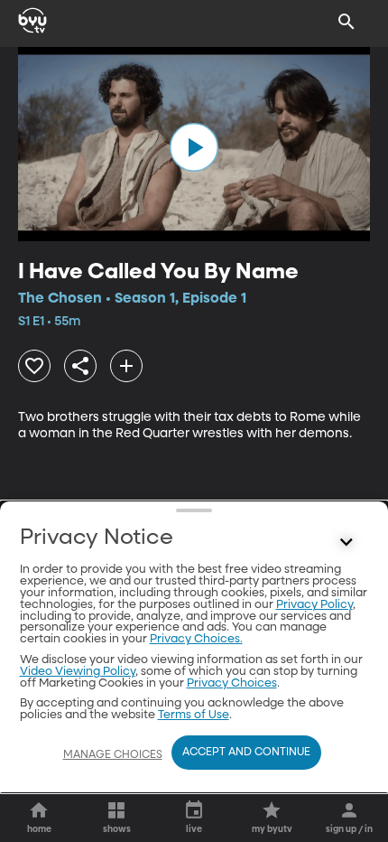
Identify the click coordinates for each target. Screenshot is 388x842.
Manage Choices (112, 755)
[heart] (34, 366)
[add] (126, 366)
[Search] (346, 21)
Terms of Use (193, 715)
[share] (80, 366)
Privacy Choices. (196, 639)
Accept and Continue (246, 752)
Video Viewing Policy (77, 672)
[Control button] (346, 542)
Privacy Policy (314, 605)
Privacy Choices (232, 683)
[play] (194, 147)
